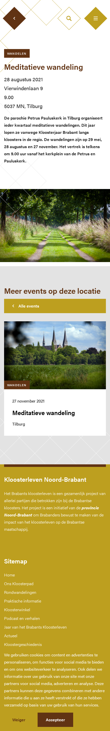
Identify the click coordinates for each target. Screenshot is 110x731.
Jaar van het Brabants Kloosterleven (35, 627)
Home (9, 575)
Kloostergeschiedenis (23, 644)
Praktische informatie (22, 601)
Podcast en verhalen (22, 618)
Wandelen (17, 53)
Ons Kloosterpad (19, 583)
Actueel (10, 636)
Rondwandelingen (20, 592)
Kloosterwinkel (17, 609)
